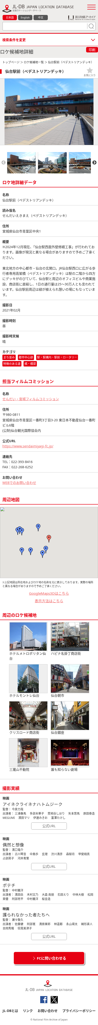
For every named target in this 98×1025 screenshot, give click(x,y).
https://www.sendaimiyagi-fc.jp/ (27, 446)
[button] (46, 549)
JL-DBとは (10, 1010)
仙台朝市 (57, 695)
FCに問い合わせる (51, 958)
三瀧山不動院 (19, 769)
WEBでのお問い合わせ (19, 482)
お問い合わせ (48, 1010)
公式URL (49, 826)
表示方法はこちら (49, 600)
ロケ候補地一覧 (34, 62)
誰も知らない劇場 (64, 769)
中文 (40, 17)
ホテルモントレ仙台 (24, 695)
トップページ (11, 62)
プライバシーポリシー (79, 1010)
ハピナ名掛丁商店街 (66, 653)
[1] (90, 26)
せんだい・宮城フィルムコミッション (30, 399)
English (25, 17)
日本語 (10, 17)
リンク (28, 1010)
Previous (3, 162)
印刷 (92, 49)
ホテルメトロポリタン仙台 (27, 656)
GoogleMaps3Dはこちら (49, 593)
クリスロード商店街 (24, 732)
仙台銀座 (57, 732)
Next (94, 162)
